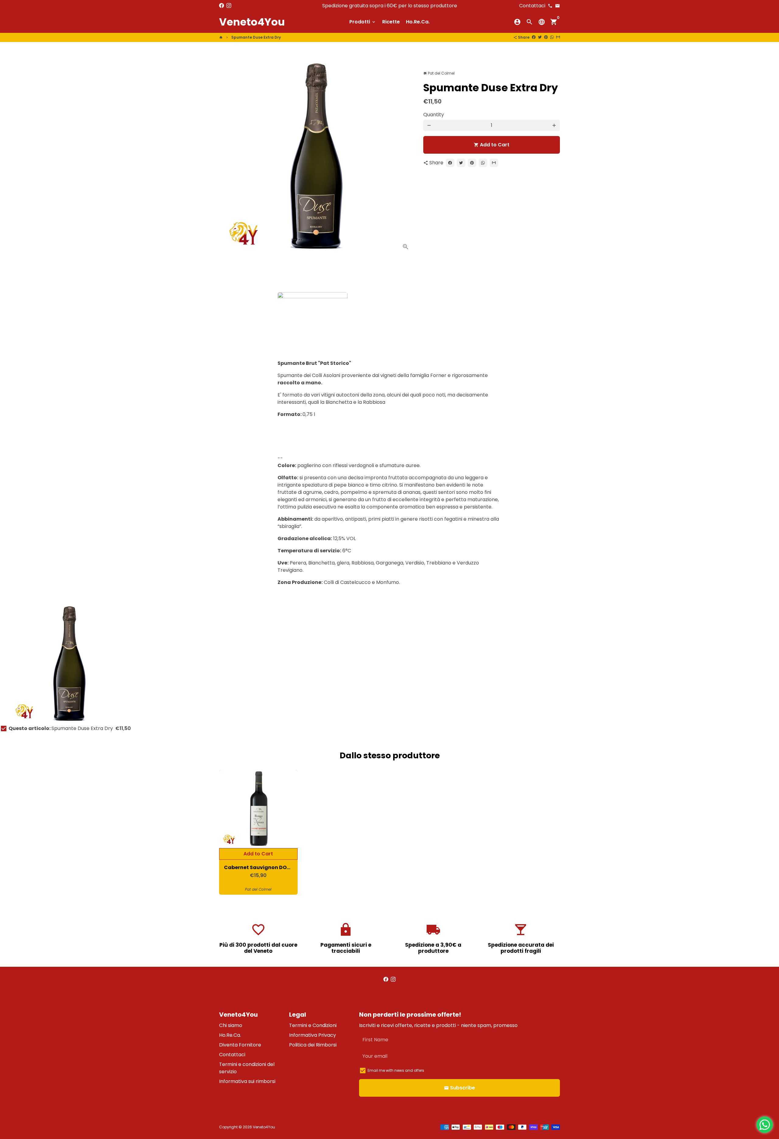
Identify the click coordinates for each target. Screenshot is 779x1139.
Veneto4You (264, 1127)
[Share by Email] (558, 37)
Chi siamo (230, 1025)
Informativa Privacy (312, 1035)
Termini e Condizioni (313, 1025)
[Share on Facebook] (534, 37)
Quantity (433, 114)
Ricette (391, 21)
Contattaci (232, 1054)
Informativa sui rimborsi (247, 1081)
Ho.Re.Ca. (418, 21)
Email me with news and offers (396, 1070)
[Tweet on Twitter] (540, 37)
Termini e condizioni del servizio (246, 1068)
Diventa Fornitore (240, 1044)
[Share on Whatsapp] (552, 37)
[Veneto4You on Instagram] (228, 5)
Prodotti (362, 21)
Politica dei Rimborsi (313, 1044)
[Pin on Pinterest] (546, 37)
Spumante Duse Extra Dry (256, 37)
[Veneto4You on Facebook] (221, 5)
